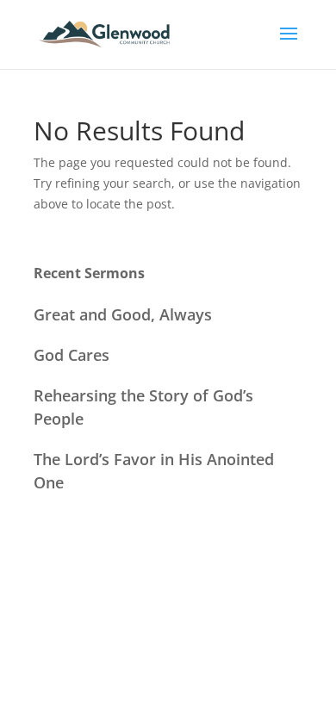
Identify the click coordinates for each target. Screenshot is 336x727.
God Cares (71, 355)
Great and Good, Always (123, 314)
